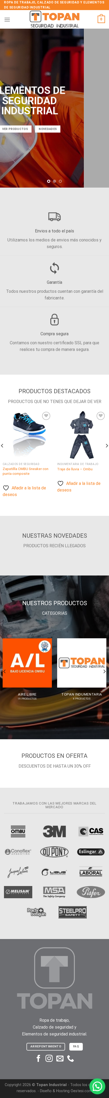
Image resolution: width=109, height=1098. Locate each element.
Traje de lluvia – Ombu (75, 469)
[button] (97, 1086)
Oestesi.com (81, 1091)
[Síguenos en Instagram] (49, 1059)
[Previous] (4, 671)
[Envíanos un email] (59, 1059)
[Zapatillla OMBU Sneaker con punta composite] (27, 435)
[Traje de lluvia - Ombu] (81, 435)
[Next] (104, 671)
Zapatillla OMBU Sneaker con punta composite (25, 471)
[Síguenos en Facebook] (38, 1059)
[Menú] (7, 19)
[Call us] (70, 1059)
